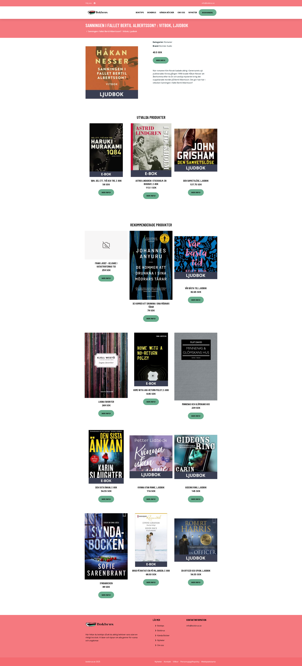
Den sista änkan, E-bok (106, 487)
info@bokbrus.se (208, 3)
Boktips (140, 12)
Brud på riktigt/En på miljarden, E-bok (151, 570)
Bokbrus (151, 12)
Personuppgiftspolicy (189, 661)
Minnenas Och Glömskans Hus (196, 404)
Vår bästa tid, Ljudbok (196, 288)
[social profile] (94, 3)
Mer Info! (160, 60)
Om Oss (181, 12)
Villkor (175, 661)
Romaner (168, 42)
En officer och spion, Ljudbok (195, 570)
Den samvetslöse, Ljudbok (196, 180)
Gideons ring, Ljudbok (196, 487)
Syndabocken (106, 583)
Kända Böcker (167, 12)
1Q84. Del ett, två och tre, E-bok (106, 180)
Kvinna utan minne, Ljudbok (151, 487)
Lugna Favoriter (106, 401)
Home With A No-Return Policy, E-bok (151, 390)
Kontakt (167, 661)
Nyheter (193, 12)
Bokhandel (207, 12)
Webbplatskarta (208, 661)
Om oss (160, 645)
